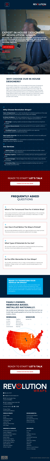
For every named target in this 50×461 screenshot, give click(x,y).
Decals (4, 417)
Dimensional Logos (7, 435)
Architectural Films (31, 422)
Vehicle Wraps (6, 415)
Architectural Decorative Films (10, 430)
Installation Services (31, 434)
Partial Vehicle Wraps (8, 418)
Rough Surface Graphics (8, 442)
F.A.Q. (28, 432)
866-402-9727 (8, 393)
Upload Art (29, 445)
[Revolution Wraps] (39, 4)
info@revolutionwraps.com (11, 395)
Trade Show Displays (7, 445)
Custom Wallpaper (7, 432)
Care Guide (29, 442)
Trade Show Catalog (31, 440)
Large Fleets (6, 422)
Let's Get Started (8, 47)
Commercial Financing (32, 437)
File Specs (29, 435)
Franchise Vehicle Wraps (8, 423)
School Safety (30, 417)
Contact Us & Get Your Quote (25, 183)
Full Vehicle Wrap (7, 420)
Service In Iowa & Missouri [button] (32, 447)
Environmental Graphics (32, 415)
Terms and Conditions (8, 410)
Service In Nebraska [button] (31, 449)
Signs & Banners (7, 443)
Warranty (29, 443)
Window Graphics (7, 447)
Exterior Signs (6, 437)
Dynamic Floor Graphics (8, 438)
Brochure (29, 438)
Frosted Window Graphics (9, 440)
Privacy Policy (6, 409)
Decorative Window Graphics (9, 434)
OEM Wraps (6, 425)
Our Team (29, 430)
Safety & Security (30, 420)
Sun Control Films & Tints (32, 418)
